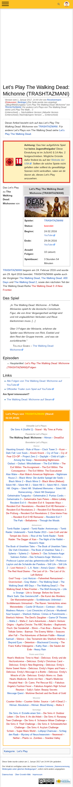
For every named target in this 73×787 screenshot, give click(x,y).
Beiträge (22, 102)
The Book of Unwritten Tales (20, 546)
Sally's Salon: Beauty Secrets (42, 690)
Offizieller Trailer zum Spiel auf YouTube (29, 389)
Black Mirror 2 (16, 481)
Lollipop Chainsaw (47, 731)
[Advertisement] (36, 47)
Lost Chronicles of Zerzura (40, 610)
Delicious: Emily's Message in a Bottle (26, 672)
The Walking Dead (29, 278)
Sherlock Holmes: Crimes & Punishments (44, 614)
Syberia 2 (23, 553)
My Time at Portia (53, 429)
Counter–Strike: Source (36, 701)
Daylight (44, 456)
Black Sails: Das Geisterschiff (22, 596)
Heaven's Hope (36, 543)
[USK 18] (9, 161)
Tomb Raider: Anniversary (44, 528)
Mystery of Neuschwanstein (35, 734)
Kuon (62, 449)
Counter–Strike (14, 701)
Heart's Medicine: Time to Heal (23, 658)
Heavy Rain (40, 649)
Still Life (51, 564)
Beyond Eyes (15, 642)
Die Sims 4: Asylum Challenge (42, 727)
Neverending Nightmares (46, 460)
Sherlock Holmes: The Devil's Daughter (26, 617)
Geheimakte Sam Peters (36, 499)
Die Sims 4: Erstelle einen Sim (25, 713)
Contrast (50, 607)
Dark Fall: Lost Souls (17, 453)
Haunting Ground (15, 449)
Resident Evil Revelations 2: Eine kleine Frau (44, 513)
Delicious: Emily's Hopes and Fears (47, 668)
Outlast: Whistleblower (29, 463)
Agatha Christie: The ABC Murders (34, 624)
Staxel (38, 429)
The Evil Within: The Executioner (45, 471)
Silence (20, 639)
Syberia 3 (36, 553)
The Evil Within (51, 463)
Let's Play (22, 751)
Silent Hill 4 (53, 485)
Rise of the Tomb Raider (43, 536)
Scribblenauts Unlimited (48, 600)
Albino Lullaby (59, 499)
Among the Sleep (23, 460)
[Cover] (46, 206)
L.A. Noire (33, 568)
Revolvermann (54, 100)
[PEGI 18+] (19, 161)
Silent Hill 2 (24, 485)
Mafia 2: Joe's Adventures (33, 621)
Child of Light (57, 456)
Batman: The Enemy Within (39, 632)
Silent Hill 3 (38, 485)
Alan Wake (11, 474)
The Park (18, 520)
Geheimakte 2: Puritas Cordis (48, 495)
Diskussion (11, 102)
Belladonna (31, 520)
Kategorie (9, 751)
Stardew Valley (52, 738)
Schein (10, 731)
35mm (35, 628)
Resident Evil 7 (54, 517)
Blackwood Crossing (47, 642)
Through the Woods (50, 520)
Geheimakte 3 (14, 499)
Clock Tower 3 (49, 449)
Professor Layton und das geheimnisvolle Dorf (30, 561)
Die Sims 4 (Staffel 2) (22, 429)
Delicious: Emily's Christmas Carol (44, 661)
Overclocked (15, 582)
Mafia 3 (60, 705)
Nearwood (57, 734)
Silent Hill (11, 485)
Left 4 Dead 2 (58, 701)
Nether (16, 738)
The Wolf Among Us (50, 589)
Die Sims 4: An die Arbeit (28, 717)
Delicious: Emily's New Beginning (26, 665)
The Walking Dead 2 (25, 282)
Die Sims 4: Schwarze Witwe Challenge (44, 720)
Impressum (37, 774)
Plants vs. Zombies (32, 738)
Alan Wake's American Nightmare (37, 474)
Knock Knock (37, 453)
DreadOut (59, 437)
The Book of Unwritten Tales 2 (46, 550)
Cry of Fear (52, 453)
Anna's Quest (48, 568)
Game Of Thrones (58, 617)
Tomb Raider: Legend (18, 528)
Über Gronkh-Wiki (23, 774)
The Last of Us (39, 571)
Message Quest (15, 693)
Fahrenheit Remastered (50, 578)
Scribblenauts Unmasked (19, 603)
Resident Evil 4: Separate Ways (44, 503)
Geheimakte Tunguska (19, 495)
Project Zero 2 (30, 456)
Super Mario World (25, 731)
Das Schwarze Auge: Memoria (45, 557)
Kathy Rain (41, 646)
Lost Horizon (29, 578)
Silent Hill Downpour (44, 492)
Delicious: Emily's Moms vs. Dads (45, 675)
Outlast (11, 463)
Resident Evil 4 (18, 503)
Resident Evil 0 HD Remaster (28, 517)
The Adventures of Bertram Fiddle (37, 635)
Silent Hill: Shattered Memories (37, 488)
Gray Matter (30, 582)
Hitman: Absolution (19, 705)
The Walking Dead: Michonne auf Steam (29, 399)
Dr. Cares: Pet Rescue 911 (38, 683)
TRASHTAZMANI (13, 107)
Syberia (12, 553)
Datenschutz (7, 774)
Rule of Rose (33, 449)
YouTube (48, 235)
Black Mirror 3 (33, 481)
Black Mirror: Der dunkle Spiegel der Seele (41, 478)
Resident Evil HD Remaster (50, 506)
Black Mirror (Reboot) (53, 481)
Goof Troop (14, 578)
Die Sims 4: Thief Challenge (20, 724)
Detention (30, 642)
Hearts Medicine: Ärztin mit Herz (26, 679)
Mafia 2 (13, 621)
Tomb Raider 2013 (37, 532)
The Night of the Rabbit (51, 539)
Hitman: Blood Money (42, 705)
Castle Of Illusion (34, 607)
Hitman (47, 437)
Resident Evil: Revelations (20, 506)
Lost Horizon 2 (18, 568)
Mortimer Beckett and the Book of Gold (46, 693)
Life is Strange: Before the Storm (43, 593)
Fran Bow (45, 628)
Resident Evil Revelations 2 (21, 510)
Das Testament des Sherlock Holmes (46, 639)
